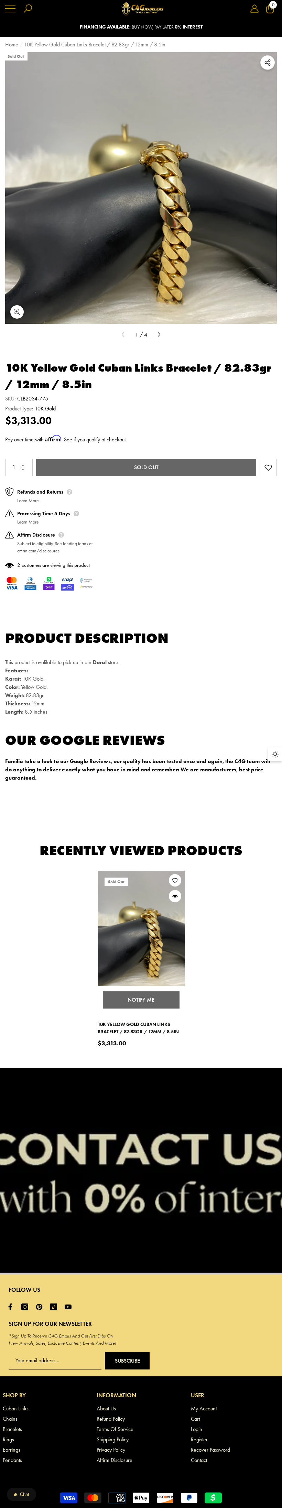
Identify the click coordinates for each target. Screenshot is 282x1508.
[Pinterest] (41, 1307)
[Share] (267, 62)
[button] (254, 8)
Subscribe (127, 1360)
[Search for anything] (28, 8)
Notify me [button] (141, 1000)
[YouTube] (70, 1307)
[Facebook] (12, 1307)
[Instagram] (26, 1307)
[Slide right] (158, 334)
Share (267, 62)
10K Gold (45, 408)
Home (11, 44)
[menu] (10, 8)
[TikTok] (55, 1307)
